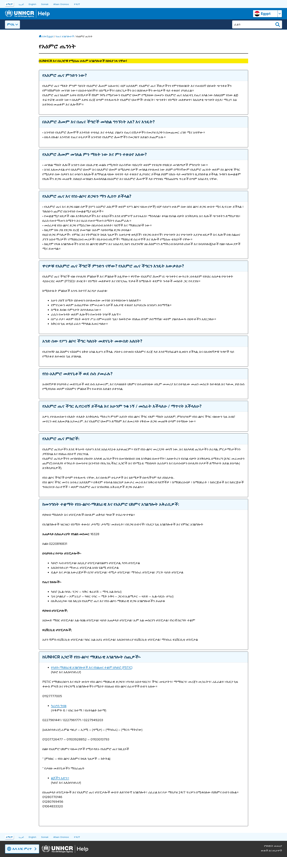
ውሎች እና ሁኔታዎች (271, 850)
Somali (44, 4)
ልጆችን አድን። (60, 778)
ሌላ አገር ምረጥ (22, 849)
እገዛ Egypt (48, 36)
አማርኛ (9, 4)
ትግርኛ (77, 4)
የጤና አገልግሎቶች (65, 36)
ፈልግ (277, 24)
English (32, 4)
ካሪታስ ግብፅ (58, 706)
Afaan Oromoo (61, 4)
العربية (21, 4)
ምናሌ (10, 24)
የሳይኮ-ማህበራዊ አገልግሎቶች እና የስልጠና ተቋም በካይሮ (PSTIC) (91, 668)
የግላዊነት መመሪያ (273, 846)
